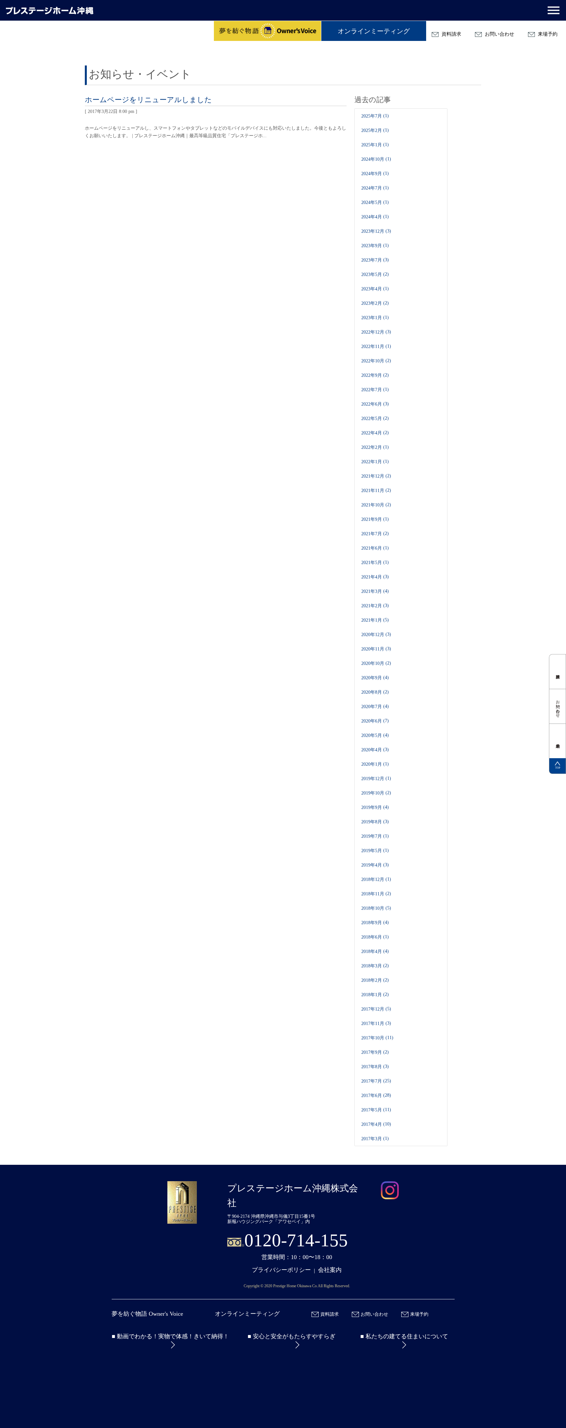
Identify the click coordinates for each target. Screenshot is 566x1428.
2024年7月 (371, 188)
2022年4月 (371, 432)
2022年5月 (371, 418)
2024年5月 (371, 202)
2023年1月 (371, 317)
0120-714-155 (296, 1240)
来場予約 (547, 34)
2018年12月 (372, 879)
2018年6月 (371, 937)
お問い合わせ (498, 34)
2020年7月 (371, 706)
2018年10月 (372, 908)
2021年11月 (372, 490)
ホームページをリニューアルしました (148, 100)
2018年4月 (371, 951)
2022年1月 (371, 461)
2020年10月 (372, 663)
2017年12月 (372, 1009)
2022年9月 (371, 375)
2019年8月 (371, 821)
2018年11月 (372, 893)
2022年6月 (371, 404)
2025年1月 (371, 144)
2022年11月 (372, 346)
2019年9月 (371, 807)
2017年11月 (372, 1023)
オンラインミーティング (374, 31)
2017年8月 (371, 1066)
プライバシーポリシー (281, 1270)
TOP (557, 767)
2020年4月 (371, 749)
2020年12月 (372, 634)
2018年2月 (371, 980)
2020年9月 (371, 677)
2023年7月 (371, 260)
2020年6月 (371, 721)
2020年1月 (371, 764)
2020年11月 (372, 649)
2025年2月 (371, 130)
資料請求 (450, 34)
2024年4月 (371, 216)
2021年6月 (371, 548)
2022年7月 (371, 389)
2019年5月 (371, 850)
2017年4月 (371, 1124)
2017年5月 (371, 1110)
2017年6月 (371, 1095)
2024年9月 (371, 173)
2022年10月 (372, 360)
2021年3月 (371, 591)
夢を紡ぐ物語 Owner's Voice (147, 1313)
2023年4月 (371, 288)
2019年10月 (372, 793)
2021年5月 (371, 562)
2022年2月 (371, 447)
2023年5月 (371, 274)
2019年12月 (372, 778)
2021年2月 (371, 605)
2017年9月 (371, 1052)
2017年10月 (372, 1037)
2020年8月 (371, 692)
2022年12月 (372, 332)
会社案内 (330, 1270)
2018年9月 (371, 922)
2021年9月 (371, 519)
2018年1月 (371, 994)
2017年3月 (371, 1138)
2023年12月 (372, 231)
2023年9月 (371, 245)
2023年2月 (371, 303)
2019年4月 (371, 865)
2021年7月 (371, 533)
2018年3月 (371, 965)
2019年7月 (371, 836)
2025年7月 (371, 116)
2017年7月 (371, 1081)
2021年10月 (372, 505)
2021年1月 (371, 620)
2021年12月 (372, 476)
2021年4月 (371, 577)
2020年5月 (371, 735)
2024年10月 (372, 159)
